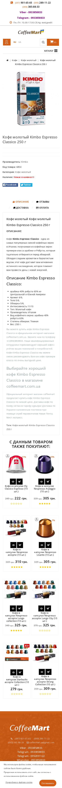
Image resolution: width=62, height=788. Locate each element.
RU (15, 42)
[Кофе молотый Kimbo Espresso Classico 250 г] (31, 98)
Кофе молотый (23, 172)
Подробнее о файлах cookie (19, 782)
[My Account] (7, 42)
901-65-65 (23, 2)
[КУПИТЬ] (20, 482)
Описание (22, 201)
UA (20, 42)
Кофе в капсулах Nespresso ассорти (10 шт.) (17, 552)
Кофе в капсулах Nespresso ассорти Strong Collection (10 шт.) (45, 680)
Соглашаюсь (48, 783)
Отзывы (44, 201)
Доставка (22, 207)
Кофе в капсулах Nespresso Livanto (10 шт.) (45, 552)
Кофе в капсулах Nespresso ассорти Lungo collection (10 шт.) (16, 616)
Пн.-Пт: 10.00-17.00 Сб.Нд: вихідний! (32, 22)
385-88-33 (31, 6)
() (54, 42)
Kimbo (24, 161)
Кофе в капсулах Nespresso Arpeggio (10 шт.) (44, 488)
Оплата (44, 207)
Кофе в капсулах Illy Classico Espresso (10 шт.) (16, 488)
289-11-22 (42, 2)
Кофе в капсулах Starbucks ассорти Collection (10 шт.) (17, 680)
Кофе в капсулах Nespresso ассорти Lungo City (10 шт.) (44, 616)
